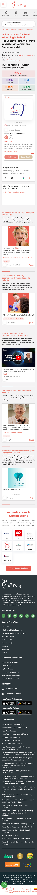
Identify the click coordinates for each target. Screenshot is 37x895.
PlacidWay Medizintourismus (13, 724)
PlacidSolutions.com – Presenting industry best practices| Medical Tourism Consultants (18, 765)
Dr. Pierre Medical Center (15, 192)
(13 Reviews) (16, 494)
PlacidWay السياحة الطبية (11, 740)
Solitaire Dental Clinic (11, 490)
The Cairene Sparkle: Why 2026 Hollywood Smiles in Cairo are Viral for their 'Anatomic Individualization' (18, 428)
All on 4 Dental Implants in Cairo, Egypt (18, 315)
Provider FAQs (7, 643)
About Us (5, 627)
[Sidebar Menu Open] (3, 4)
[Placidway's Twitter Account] (9, 616)
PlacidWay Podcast (9, 731)
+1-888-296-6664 (12, 689)
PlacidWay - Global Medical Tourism (15, 734)
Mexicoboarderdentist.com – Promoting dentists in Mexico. (17, 796)
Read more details (10, 151)
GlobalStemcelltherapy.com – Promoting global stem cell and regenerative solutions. (17, 813)
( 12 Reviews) (17, 122)
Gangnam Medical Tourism (12, 744)
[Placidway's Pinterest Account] (21, 616)
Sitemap (5, 652)
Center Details (25, 157)
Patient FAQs (7, 640)
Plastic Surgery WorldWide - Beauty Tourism (15, 806)
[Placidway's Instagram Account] (27, 616)
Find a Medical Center (10, 662)
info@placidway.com (13, 694)
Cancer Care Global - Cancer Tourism (16, 839)
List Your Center (8, 636)
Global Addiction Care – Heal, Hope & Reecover (16, 831)
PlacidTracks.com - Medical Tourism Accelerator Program (16, 748)
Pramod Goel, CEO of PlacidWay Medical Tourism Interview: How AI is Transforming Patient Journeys (18, 370)
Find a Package (7, 666)
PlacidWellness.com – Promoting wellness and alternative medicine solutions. (18, 777)
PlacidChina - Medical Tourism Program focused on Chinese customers (17, 759)
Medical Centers (16, 30)
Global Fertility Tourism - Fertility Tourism (18, 824)
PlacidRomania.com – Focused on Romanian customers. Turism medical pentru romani (18, 753)
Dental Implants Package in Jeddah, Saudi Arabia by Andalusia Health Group (17, 253)
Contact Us (6, 649)
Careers (5, 646)
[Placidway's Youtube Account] (15, 616)
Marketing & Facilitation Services (14, 633)
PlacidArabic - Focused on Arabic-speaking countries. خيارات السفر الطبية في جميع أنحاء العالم (18, 789)
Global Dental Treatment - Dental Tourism (18, 827)
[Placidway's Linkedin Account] (33, 616)
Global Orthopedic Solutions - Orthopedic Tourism (18, 843)
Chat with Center (11, 157)
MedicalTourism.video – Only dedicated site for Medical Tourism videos (18, 801)
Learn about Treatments (11, 675)
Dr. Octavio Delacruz (26, 55)
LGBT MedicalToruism (10, 835)
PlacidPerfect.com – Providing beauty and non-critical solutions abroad (18, 782)
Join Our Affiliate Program (12, 630)
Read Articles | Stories (10, 678)
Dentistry (29, 30)
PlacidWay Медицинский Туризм (14, 728)
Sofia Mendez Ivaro (13, 60)
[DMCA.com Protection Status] (30, 856)
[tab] (14, 271)
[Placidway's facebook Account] (3, 616)
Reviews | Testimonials (10, 672)
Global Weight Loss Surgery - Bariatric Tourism (16, 819)
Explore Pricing (7, 669)
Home (5, 30)
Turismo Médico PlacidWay (12, 737)
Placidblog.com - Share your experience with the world (17, 772)
